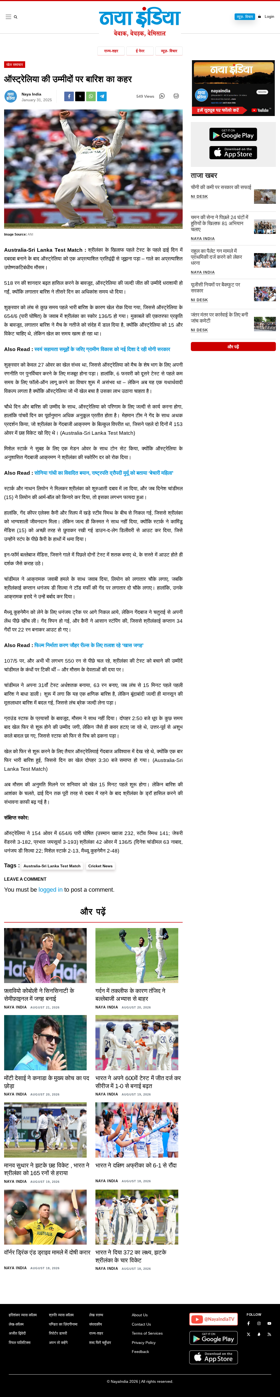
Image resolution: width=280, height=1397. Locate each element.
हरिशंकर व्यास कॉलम (23, 1315)
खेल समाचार (14, 64)
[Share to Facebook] (69, 96)
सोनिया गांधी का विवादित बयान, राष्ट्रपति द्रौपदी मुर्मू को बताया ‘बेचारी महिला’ (103, 473)
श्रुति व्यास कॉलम (61, 1315)
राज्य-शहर (111, 51)
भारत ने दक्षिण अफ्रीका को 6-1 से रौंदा (136, 1165)
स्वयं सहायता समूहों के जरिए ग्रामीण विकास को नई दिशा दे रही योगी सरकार (102, 349)
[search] (16, 17)
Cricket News (100, 866)
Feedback (140, 1351)
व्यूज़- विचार (245, 17)
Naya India (31, 94)
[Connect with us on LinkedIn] (259, 1335)
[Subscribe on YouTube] (269, 1324)
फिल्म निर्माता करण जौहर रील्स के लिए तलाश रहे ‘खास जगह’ (89, 645)
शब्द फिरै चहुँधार (100, 1342)
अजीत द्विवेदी (17, 1333)
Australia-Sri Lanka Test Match (52, 866)
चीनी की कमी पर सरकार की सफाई (221, 187)
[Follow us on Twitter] (248, 1335)
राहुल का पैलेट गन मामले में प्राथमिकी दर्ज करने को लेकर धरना (216, 257)
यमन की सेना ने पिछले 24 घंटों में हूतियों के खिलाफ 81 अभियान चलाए (219, 223)
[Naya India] (140, 35)
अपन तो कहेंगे (58, 1342)
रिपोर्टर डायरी (58, 1333)
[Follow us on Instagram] (259, 1324)
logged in (51, 889)
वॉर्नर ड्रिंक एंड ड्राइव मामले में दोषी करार (47, 1252)
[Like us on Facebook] (248, 1324)
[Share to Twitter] (80, 96)
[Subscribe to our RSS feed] (269, 1335)
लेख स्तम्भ (96, 1315)
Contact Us (141, 1324)
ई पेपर (140, 51)
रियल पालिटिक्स (19, 1342)
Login (269, 16)
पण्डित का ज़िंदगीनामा (63, 1324)
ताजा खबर (204, 175)
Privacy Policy (144, 1342)
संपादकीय (95, 1324)
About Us (140, 1315)
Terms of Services (147, 1333)
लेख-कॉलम (16, 1324)
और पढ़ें (233, 346)
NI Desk (199, 196)
